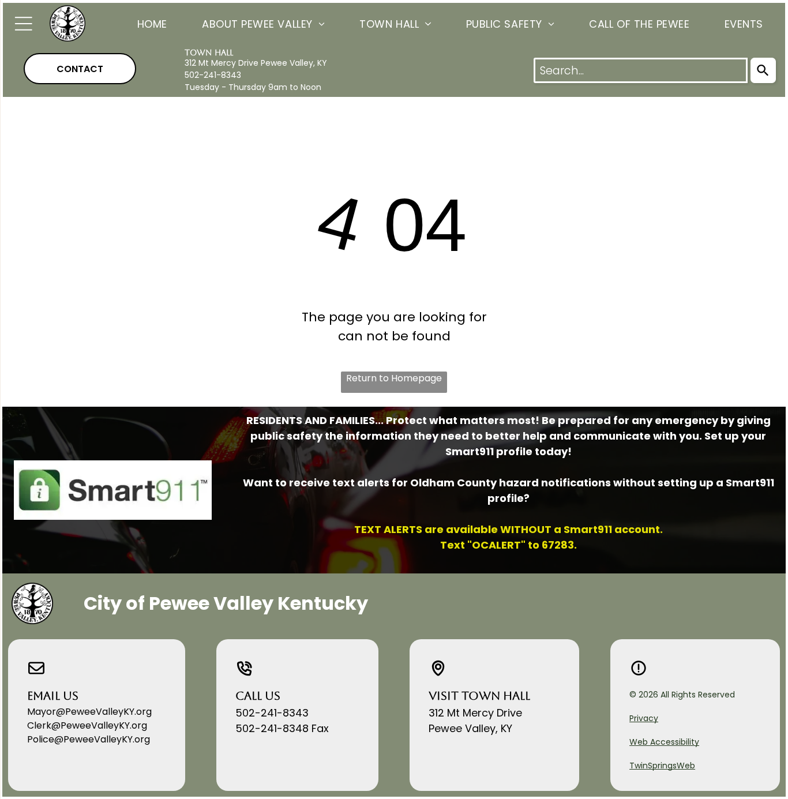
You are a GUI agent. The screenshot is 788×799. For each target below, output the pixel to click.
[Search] (763, 70)
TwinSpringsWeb (662, 765)
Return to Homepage (394, 378)
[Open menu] (24, 23)
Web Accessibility (664, 742)
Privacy (643, 718)
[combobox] (641, 70)
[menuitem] (135, 23)
